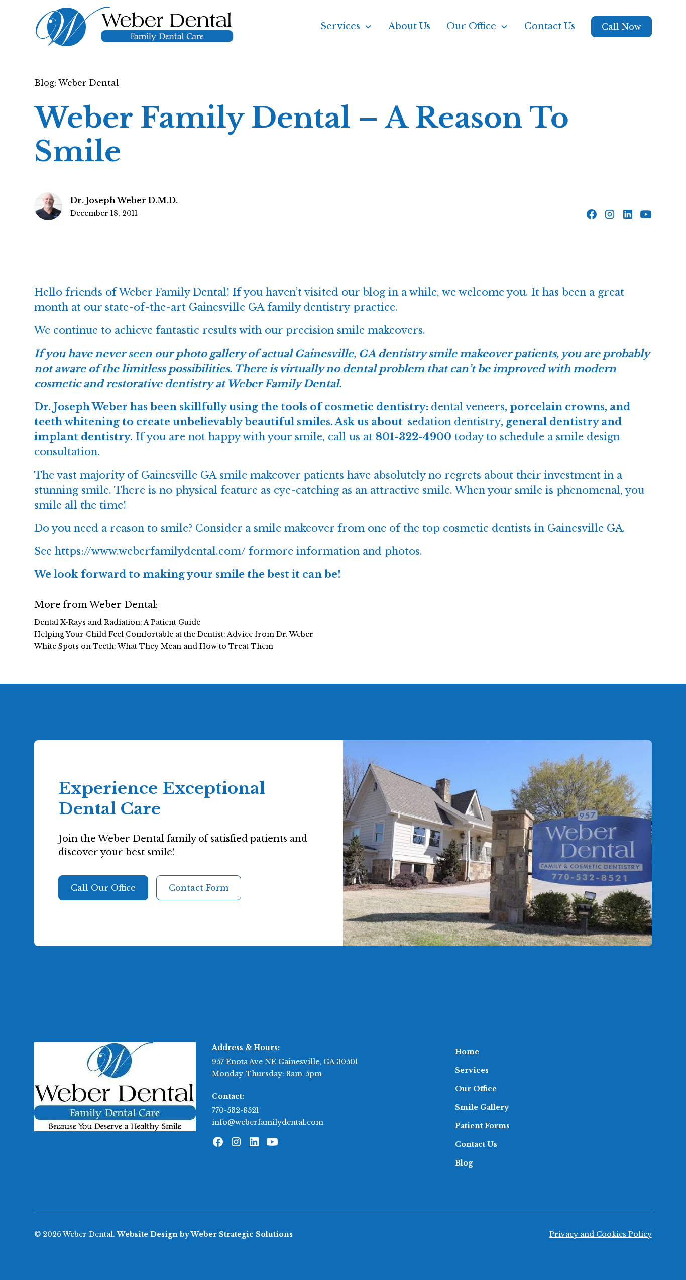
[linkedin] (628, 214)
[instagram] (610, 214)
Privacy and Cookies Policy (600, 1234)
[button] (346, 26)
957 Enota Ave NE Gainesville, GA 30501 (285, 1061)
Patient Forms (482, 1125)
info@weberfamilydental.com (267, 1122)
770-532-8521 (235, 1110)
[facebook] (592, 214)
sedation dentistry (454, 422)
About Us (409, 26)
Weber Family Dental (172, 292)
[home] (134, 26)
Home (467, 1051)
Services (472, 1070)
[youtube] (646, 214)
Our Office (476, 1088)
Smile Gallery (482, 1107)
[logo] (115, 1086)
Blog (464, 1163)
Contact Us (549, 26)
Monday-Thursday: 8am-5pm (267, 1073)
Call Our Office (103, 888)
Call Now (621, 27)
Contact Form (198, 888)
